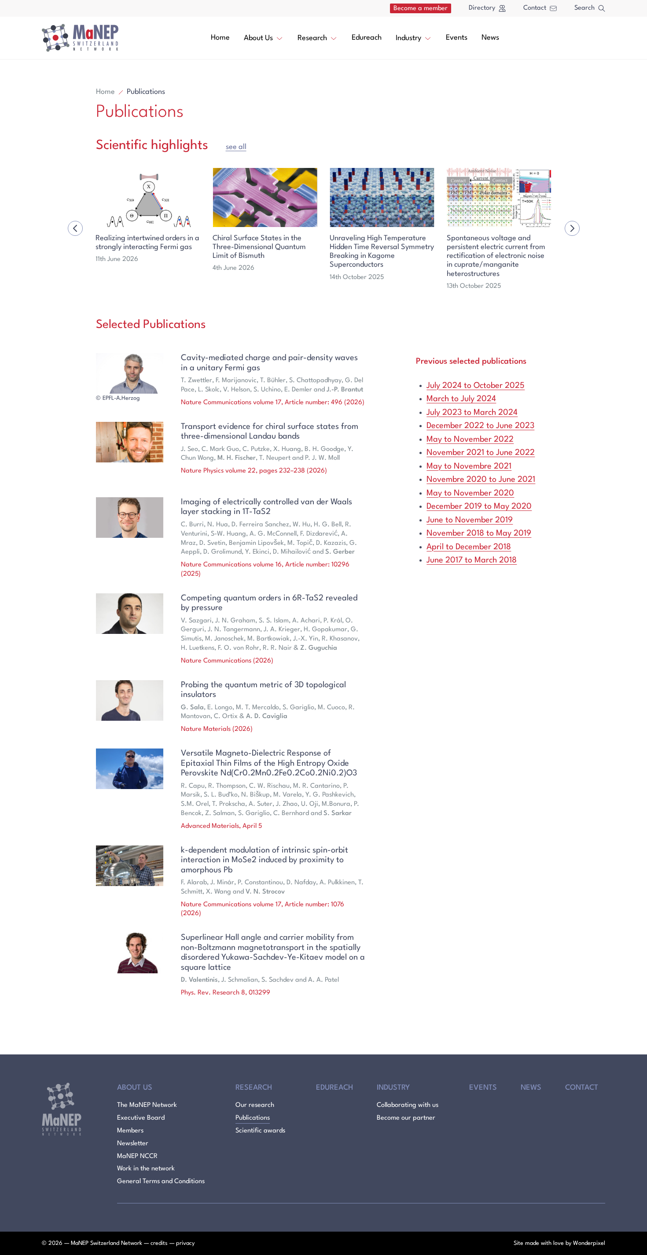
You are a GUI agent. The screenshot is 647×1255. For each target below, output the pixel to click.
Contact (534, 8)
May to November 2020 (470, 493)
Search (584, 8)
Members (130, 1131)
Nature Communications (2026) (227, 661)
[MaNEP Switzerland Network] (80, 38)
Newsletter (132, 1143)
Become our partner (406, 1118)
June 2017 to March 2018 (471, 560)
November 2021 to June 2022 (480, 453)
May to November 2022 (470, 439)
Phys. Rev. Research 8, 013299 (225, 993)
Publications (252, 1118)
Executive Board (141, 1118)
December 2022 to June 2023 (480, 426)
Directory (482, 8)
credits (159, 1243)
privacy (185, 1243)
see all (236, 147)
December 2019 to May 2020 (479, 506)
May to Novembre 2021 (468, 466)
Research (312, 38)
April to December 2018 (468, 547)
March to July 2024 (461, 399)
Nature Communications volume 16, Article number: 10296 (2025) (265, 569)
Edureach (367, 37)
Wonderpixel (589, 1243)
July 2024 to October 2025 (475, 386)
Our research (254, 1105)
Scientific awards (260, 1131)
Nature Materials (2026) (217, 729)
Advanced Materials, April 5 (221, 826)
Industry (408, 38)
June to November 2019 (469, 520)
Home (220, 37)
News (490, 37)
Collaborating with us (407, 1105)
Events (456, 37)
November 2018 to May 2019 (478, 533)
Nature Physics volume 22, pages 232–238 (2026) (254, 471)
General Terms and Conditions (161, 1181)
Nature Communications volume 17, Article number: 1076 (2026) (262, 909)
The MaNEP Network (147, 1105)
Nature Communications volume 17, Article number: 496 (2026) (272, 402)
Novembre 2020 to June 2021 (480, 480)
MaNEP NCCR (137, 1156)
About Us (258, 38)
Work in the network (146, 1169)
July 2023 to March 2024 (472, 413)
